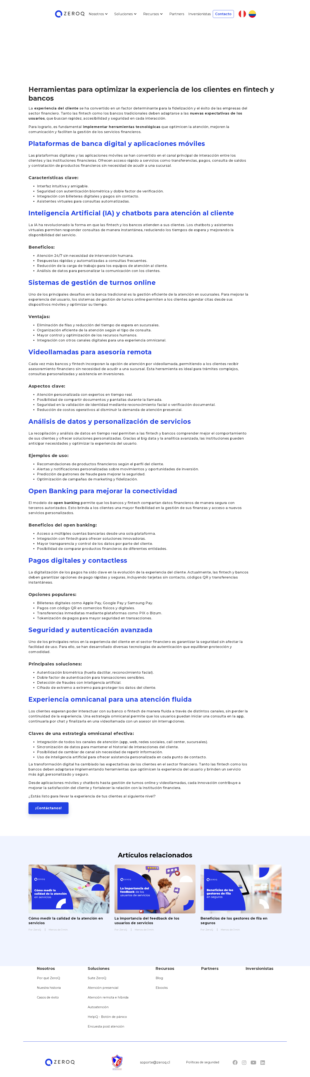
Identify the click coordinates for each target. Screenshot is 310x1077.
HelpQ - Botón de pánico (107, 1017)
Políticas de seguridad (202, 1062)
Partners (176, 14)
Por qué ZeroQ (48, 978)
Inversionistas (199, 14)
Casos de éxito (48, 997)
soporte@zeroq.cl (155, 1062)
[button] (99, 14)
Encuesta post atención (106, 1026)
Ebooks (162, 988)
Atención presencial (103, 988)
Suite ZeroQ (97, 978)
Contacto (223, 14)
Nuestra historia (49, 988)
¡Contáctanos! (48, 808)
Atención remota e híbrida (108, 997)
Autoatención (98, 1007)
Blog (159, 978)
